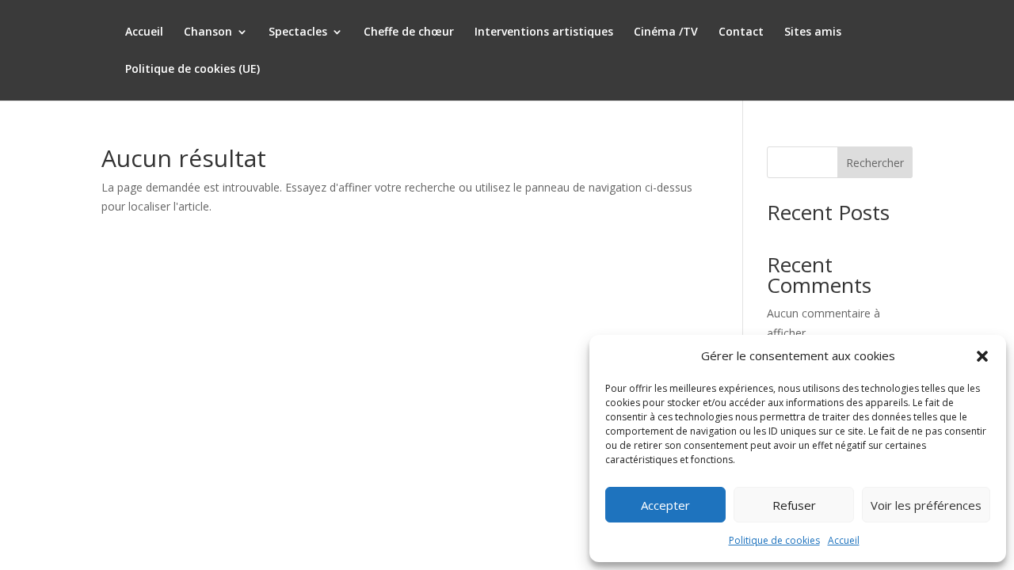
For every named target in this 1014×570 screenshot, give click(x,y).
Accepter (665, 505)
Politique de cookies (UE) (192, 69)
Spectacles (298, 32)
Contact (741, 32)
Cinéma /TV (666, 32)
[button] (982, 356)
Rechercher (875, 162)
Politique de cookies (774, 540)
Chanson (208, 32)
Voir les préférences (926, 505)
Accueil (844, 540)
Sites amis (812, 32)
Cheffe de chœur (409, 32)
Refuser (794, 505)
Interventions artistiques (544, 32)
